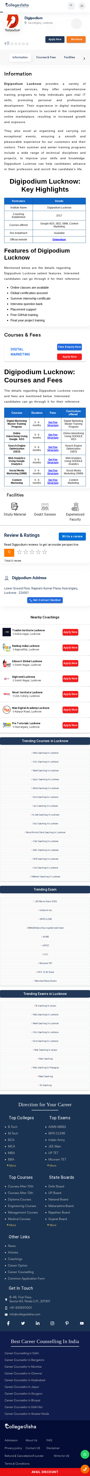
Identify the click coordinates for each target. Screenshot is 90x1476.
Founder (38, 1456)
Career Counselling (21, 1272)
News (11, 1246)
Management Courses (23, 1212)
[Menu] (82, 6)
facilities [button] (69, 57)
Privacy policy (13, 1448)
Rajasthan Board (59, 1212)
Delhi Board (56, 1186)
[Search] (71, 6)
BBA (11, 1159)
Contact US (33, 1448)
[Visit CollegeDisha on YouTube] (82, 1323)
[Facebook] (8, 1323)
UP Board (54, 1193)
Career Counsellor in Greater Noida (27, 1414)
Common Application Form (26, 1278)
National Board (58, 1199)
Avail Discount (45, 1472)
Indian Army (56, 1140)
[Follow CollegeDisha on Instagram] (52, 1323)
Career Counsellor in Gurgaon (23, 1394)
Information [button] (20, 57)
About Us (31, 1440)
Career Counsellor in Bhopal (22, 1400)
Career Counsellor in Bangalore (24, 1360)
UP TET (53, 1153)
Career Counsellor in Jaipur (22, 1387)
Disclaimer (53, 1448)
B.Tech (12, 1127)
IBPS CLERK (56, 1133)
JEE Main (54, 1146)
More (11, 1166)
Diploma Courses (19, 1199)
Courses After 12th (20, 1193)
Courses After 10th (20, 1186)
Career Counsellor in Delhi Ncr (24, 1407)
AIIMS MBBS (57, 1127)
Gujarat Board (57, 1219)
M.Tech (13, 1133)
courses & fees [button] (46, 57)
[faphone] (85, 1469)
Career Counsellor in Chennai (23, 1374)
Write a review (72, 536)
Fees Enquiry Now (69, 346)
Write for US (61, 1456)
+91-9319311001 (20, 1308)
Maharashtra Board (61, 1206)
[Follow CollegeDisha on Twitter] (23, 1323)
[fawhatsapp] (85, 1454)
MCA (11, 1146)
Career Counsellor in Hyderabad (25, 1380)
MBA (11, 1153)
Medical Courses (19, 1219)
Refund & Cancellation (19, 1456)
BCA (11, 1140)
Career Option (17, 1265)
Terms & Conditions (17, 1464)
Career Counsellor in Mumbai (23, 1367)
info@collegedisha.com (24, 1314)
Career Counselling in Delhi (22, 1353)
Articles (13, 1252)
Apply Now (55, 39)
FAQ (49, 1440)
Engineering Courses (22, 1206)
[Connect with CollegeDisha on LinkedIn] (37, 1323)
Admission (11, 1440)
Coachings (15, 1259)
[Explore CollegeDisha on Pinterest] (67, 1323)
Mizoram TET (57, 1159)
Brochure (76, 39)
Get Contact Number (47, 600)
